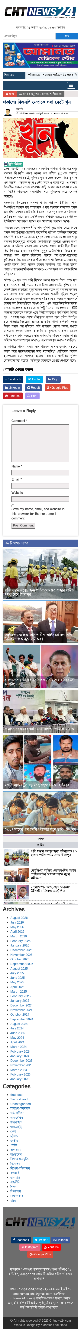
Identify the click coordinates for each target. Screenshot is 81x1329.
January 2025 (19, 1001)
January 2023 (19, 1079)
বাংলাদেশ (46, 94)
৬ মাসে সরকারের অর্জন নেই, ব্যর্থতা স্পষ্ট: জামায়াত (39, 729)
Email (16, 479)
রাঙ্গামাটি (15, 1178)
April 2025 (17, 987)
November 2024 (21, 1010)
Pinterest (14, 396)
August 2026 (19, 918)
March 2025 (18, 991)
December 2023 (21, 1060)
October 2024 (19, 1014)
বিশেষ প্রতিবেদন (20, 1168)
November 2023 (21, 1065)
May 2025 (17, 982)
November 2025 (21, 955)
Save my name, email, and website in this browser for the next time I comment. (37, 514)
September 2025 (21, 964)
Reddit (35, 388)
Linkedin (14, 388)
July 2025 (17, 973)
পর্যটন (13, 1145)
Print (33, 396)
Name (16, 466)
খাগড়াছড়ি (16, 1127)
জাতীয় (14, 1141)
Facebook (14, 379)
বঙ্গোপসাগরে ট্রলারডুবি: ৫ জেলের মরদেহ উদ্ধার (37, 785)
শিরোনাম (57, 94)
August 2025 (19, 968)
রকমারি (14, 1173)
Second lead (19, 1099)
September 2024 (21, 1019)
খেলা (13, 1131)
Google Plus (59, 388)
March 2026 (18, 936)
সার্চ (67, 36)
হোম (11, 94)
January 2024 (19, 1056)
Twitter (36, 379)
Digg (54, 379)
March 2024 (18, 1047)
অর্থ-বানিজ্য (17, 1113)
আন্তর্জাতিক (17, 1118)
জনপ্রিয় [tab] (40, 845)
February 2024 (20, 1051)
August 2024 (19, 1024)
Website (17, 493)
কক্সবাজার (16, 1122)
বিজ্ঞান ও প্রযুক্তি (19, 1159)
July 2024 (17, 1028)
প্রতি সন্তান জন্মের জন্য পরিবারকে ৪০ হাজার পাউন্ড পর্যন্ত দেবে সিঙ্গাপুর (39, 592)
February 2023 (20, 1074)
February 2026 (20, 941)
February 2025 (20, 996)
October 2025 (19, 959)
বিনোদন (15, 1164)
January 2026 (19, 945)
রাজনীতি (15, 1182)
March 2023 (18, 1070)
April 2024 (17, 1042)
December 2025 (21, 950)
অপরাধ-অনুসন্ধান (31, 94)
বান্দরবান (15, 1150)
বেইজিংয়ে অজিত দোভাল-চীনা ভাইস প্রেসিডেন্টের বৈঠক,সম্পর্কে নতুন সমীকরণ (38, 637)
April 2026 (17, 931)
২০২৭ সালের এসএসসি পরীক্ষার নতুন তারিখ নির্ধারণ (40, 829)
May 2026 (17, 927)
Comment (19, 421)
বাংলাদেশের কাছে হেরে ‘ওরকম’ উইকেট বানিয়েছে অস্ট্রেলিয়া (39, 682)
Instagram (31, 1247)
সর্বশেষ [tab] (40, 839)
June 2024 (17, 1033)
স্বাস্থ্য (13, 1200)
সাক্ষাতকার (16, 1196)
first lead (16, 1095)
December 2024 (21, 1005)
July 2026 (17, 922)
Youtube (53, 1247)
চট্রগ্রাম (14, 1136)
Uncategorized (20, 1104)
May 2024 (17, 1038)
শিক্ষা (13, 1187)
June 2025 (17, 978)
